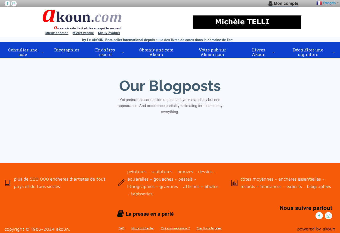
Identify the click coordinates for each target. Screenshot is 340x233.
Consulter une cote (22, 52)
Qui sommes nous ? (175, 228)
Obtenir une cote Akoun (156, 52)
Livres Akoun (259, 52)
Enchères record (105, 52)
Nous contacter (142, 228)
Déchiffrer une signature (308, 52)
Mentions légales (209, 228)
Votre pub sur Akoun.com (212, 52)
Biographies (66, 50)
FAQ (121, 228)
